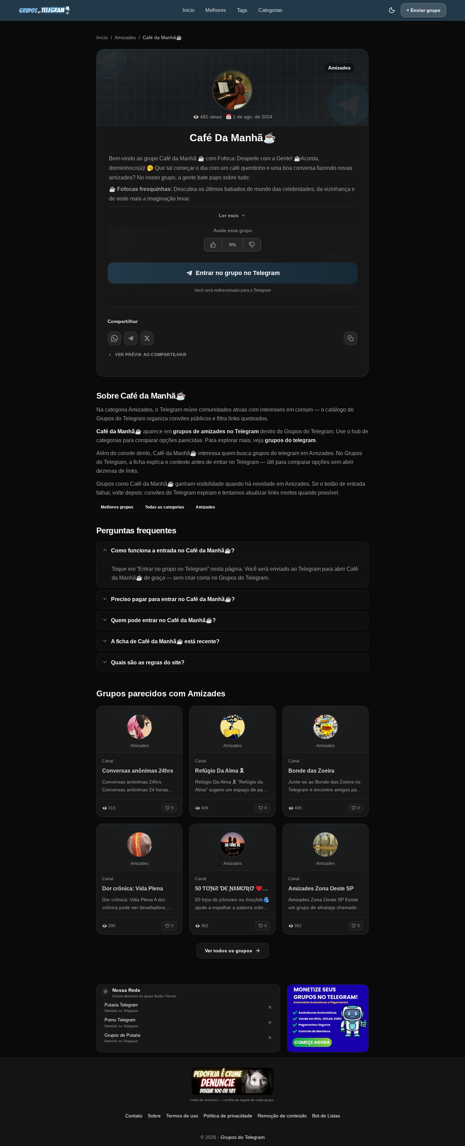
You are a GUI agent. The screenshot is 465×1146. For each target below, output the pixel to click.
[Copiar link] (350, 338)
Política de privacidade (228, 1115)
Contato (133, 1115)
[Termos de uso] (232, 1081)
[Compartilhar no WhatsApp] (114, 338)
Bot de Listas (326, 1115)
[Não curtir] (251, 245)
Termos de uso (182, 1115)
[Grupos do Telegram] (44, 10)
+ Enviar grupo (423, 10)
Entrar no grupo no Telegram (238, 273)
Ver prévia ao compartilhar (151, 354)
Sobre (154, 1115)
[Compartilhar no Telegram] (131, 338)
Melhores (215, 10)
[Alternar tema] (392, 10)
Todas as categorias (164, 507)
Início (188, 10)
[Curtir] (213, 245)
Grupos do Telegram (243, 1137)
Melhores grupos (117, 507)
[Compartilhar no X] (147, 338)
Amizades (125, 37)
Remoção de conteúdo (282, 1115)
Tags (242, 10)
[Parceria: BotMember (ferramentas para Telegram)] (327, 1018)
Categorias (270, 10)
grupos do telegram (290, 440)
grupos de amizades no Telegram (216, 431)
